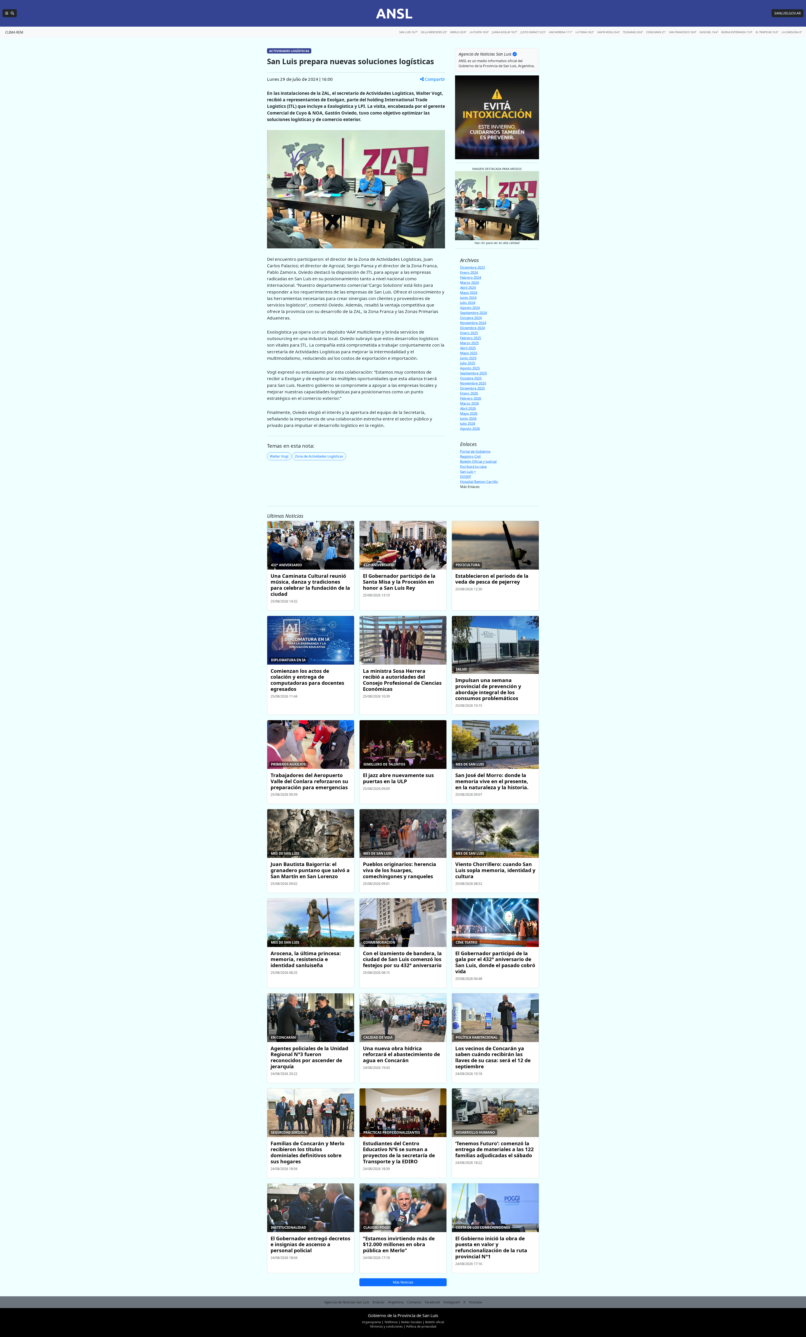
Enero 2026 (469, 393)
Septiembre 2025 (473, 373)
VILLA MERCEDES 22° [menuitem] (434, 32)
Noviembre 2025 (473, 383)
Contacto (414, 1302)
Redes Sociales (411, 1322)
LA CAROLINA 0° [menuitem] (792, 32)
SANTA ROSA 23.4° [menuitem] (608, 32)
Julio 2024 (467, 302)
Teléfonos (391, 1322)
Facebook (432, 1302)
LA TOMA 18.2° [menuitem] (585, 32)
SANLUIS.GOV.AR (787, 13)
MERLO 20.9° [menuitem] (458, 32)
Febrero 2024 (470, 277)
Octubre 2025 (471, 378)
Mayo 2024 (468, 292)
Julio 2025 (467, 363)
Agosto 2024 (470, 307)
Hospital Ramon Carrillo (479, 481)
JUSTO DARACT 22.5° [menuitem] (533, 32)
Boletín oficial (434, 1322)
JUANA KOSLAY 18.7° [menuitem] (504, 32)
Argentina (396, 1302)
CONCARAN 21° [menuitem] (656, 32)
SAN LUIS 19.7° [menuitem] (408, 32)
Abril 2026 (468, 408)
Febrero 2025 (470, 338)
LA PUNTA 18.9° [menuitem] (479, 32)
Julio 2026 (467, 423)
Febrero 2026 (470, 398)
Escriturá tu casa (473, 466)
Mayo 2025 (468, 353)
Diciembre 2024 (472, 328)
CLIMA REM (14, 32)
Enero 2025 (469, 333)
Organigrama (371, 1322)
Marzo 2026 (469, 403)
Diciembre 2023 (472, 267)
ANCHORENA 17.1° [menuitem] (560, 32)
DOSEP (465, 476)
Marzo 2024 (469, 282)
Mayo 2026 (468, 413)
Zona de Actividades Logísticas (319, 456)
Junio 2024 (468, 297)
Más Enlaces (470, 486)
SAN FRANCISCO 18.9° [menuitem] (682, 32)
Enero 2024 (469, 272)
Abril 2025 (468, 348)
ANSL (394, 13)
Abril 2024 (468, 287)
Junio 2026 (468, 418)
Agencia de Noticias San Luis (346, 1302)
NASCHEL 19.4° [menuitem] (709, 32)
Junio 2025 (468, 358)
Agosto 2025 (470, 368)
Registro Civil (470, 456)
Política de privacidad (421, 1326)
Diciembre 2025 (472, 388)
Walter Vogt (279, 456)
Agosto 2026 (470, 428)
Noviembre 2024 (473, 323)
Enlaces (379, 1302)
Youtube (475, 1302)
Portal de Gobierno (475, 451)
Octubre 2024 (471, 318)
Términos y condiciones (386, 1326)
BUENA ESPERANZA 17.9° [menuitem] (736, 32)
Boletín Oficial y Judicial (478, 461)
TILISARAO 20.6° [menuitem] (633, 32)
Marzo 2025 (469, 343)
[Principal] (10, 13)
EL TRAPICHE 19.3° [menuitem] (767, 32)
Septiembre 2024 (473, 312)
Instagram (452, 1302)
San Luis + (468, 471)
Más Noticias (403, 1282)
